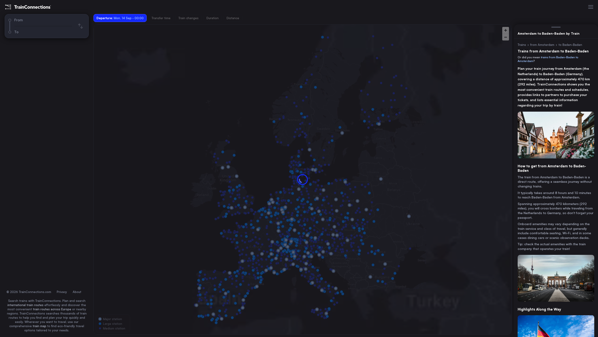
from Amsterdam (542, 45)
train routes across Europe (52, 309)
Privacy (62, 292)
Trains (522, 45)
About (77, 292)
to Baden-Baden (570, 45)
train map (39, 326)
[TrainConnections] (28, 7)
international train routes (25, 305)
